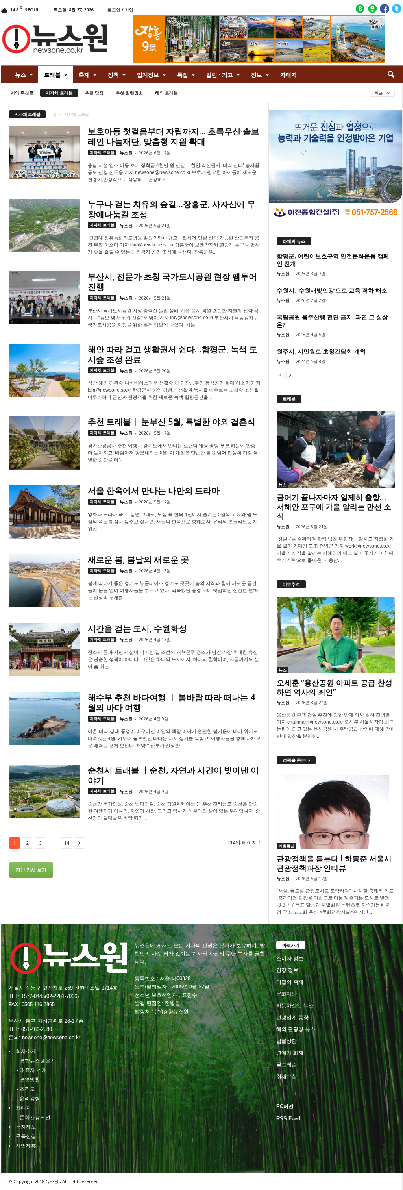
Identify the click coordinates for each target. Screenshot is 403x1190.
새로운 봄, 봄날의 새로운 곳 (138, 559)
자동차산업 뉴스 (295, 1006)
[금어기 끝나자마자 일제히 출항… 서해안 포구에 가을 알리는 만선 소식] (336, 449)
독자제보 (26, 1127)
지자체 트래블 (59, 93)
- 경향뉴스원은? (35, 1061)
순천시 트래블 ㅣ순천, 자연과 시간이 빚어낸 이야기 (173, 775)
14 (66, 843)
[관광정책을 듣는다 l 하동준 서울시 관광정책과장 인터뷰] (336, 811)
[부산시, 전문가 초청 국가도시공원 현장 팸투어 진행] (44, 297)
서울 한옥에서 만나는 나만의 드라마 (154, 490)
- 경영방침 (28, 1080)
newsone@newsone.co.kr (51, 1037)
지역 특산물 (22, 93)
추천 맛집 (94, 93)
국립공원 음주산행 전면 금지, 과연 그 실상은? (332, 320)
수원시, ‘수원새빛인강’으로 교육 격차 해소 (332, 290)
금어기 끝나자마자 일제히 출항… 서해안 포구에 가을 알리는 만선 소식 (334, 506)
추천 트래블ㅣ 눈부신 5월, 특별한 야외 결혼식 (171, 421)
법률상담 (286, 1041)
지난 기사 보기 (31, 870)
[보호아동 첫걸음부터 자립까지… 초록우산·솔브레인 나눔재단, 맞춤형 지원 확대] (44, 152)
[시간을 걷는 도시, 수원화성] (44, 649)
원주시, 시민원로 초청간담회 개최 (321, 351)
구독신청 (26, 1136)
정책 (113, 74)
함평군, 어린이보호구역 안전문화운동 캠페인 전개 (333, 259)
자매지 (288, 74)
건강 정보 (287, 970)
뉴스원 (126, 152)
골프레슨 (286, 1065)
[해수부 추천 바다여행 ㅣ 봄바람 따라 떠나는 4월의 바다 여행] (44, 718)
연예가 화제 (289, 1053)
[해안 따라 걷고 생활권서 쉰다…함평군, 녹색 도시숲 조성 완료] (44, 370)
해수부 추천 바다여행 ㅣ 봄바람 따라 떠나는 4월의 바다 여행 (171, 702)
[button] (390, 74)
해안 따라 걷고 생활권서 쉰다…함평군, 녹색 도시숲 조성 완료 (172, 354)
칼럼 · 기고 (219, 74)
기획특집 (286, 846)
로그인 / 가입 (120, 10)
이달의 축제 (289, 982)
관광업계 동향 (292, 1017)
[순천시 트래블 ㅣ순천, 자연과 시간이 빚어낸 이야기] (44, 791)
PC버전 (285, 1106)
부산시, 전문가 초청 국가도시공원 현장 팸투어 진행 (172, 281)
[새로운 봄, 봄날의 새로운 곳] (44, 580)
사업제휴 (26, 1146)
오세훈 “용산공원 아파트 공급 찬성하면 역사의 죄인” (334, 687)
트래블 (52, 74)
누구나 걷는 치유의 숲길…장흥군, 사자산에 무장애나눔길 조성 (171, 209)
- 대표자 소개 (32, 1070)
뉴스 (20, 74)
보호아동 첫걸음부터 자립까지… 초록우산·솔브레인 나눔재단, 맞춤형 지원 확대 (173, 136)
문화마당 (286, 994)
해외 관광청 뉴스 (295, 1029)
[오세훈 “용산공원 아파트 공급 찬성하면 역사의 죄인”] (336, 635)
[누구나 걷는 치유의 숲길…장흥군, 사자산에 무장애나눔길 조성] (44, 225)
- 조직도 (26, 1089)
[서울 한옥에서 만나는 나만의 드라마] (44, 512)
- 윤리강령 (28, 1098)
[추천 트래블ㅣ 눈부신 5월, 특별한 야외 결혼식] (44, 443)
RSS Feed (288, 1119)
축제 (84, 74)
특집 (182, 74)
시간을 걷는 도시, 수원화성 (137, 628)
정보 (256, 74)
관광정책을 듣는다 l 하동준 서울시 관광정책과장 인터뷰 (334, 863)
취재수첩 (286, 1076)
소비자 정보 (289, 958)
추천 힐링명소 (129, 93)
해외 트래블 (166, 93)
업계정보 (148, 74)
